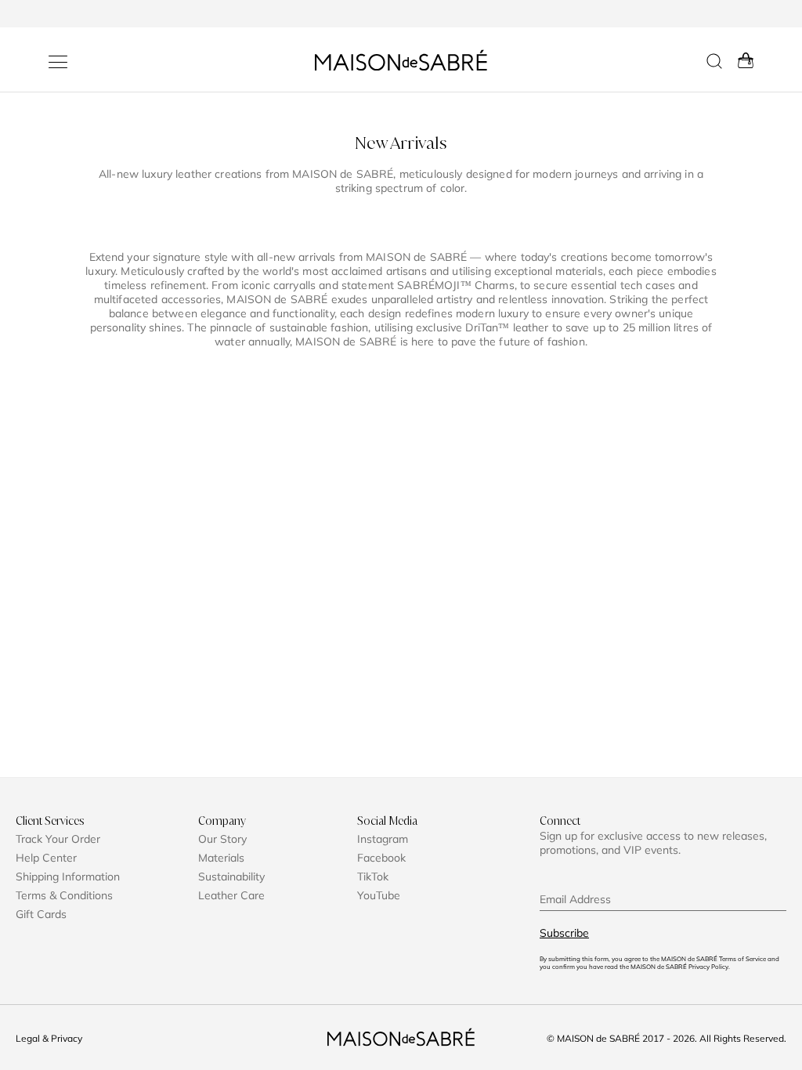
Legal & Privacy (49, 1038)
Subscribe (564, 933)
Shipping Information (68, 876)
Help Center (46, 858)
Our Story (222, 839)
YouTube (378, 895)
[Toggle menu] (58, 61)
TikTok (372, 876)
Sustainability (231, 876)
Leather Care (231, 895)
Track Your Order (58, 839)
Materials (221, 858)
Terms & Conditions (64, 895)
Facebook (381, 858)
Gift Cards (41, 914)
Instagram (382, 839)
